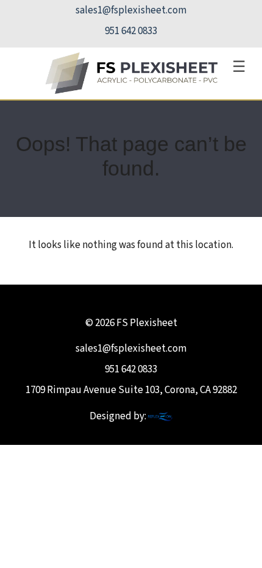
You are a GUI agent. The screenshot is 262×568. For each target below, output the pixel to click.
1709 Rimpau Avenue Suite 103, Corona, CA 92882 (131, 390)
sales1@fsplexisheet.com (131, 10)
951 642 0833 (131, 31)
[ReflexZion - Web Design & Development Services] (160, 416)
